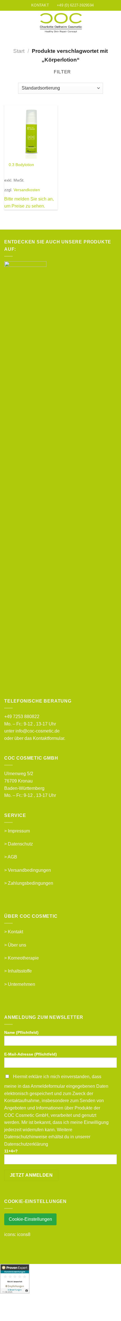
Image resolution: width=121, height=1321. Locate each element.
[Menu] (7, 23)
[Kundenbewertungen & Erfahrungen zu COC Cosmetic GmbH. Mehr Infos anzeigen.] (15, 1278)
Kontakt (15, 931)
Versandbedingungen (29, 870)
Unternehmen (21, 984)
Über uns (17, 945)
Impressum (19, 831)
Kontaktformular (48, 738)
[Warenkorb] (114, 23)
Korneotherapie (23, 958)
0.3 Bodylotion (21, 165)
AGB (12, 856)
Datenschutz (20, 844)
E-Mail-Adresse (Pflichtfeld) (30, 1054)
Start (18, 51)
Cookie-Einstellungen (30, 1219)
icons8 (23, 1234)
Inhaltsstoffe (20, 971)
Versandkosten (27, 190)
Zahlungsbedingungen (30, 883)
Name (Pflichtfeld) (21, 1032)
